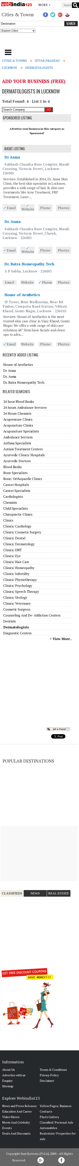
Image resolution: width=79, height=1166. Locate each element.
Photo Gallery (49, 1117)
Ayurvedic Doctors (17, 461)
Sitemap (7, 1086)
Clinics (8, 520)
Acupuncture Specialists (21, 431)
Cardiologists (13, 496)
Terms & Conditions (53, 1069)
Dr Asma (12, 157)
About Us (8, 1069)
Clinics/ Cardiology (17, 526)
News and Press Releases (19, 1106)
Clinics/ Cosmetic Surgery (22, 532)
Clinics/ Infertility (16, 573)
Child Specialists (15, 508)
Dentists (9, 621)
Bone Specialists (15, 473)
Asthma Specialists (17, 443)
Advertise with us (13, 1075)
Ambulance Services (18, 437)
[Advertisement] (39, 42)
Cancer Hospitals (16, 484)
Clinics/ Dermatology (19, 544)
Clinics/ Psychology (17, 585)
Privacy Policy (49, 1075)
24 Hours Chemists (17, 413)
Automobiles (48, 1128)
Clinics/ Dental (14, 538)
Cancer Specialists (16, 490)
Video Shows (11, 1117)
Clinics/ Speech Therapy (21, 591)
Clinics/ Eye (12, 556)
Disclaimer (47, 1080)
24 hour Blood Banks (18, 401)
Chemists (10, 502)
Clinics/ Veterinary (17, 603)
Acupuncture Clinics (18, 425)
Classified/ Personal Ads (56, 1122)
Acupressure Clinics (17, 419)
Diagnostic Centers (17, 633)
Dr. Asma (12, 221)
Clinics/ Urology (15, 597)
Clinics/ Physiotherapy (20, 579)
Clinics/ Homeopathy (18, 568)
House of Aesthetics (22, 294)
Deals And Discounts (16, 1133)
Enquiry (7, 1080)
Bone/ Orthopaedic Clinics (22, 478)
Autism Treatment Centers (23, 449)
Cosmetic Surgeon (16, 609)
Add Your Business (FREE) (33, 81)
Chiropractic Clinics (17, 514)
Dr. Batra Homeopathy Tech (29, 263)
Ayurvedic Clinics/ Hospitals (24, 455)
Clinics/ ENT (12, 550)
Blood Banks (12, 467)
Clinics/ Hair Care (16, 562)
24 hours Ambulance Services (25, 407)
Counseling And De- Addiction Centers (31, 615)
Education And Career (17, 1111)
